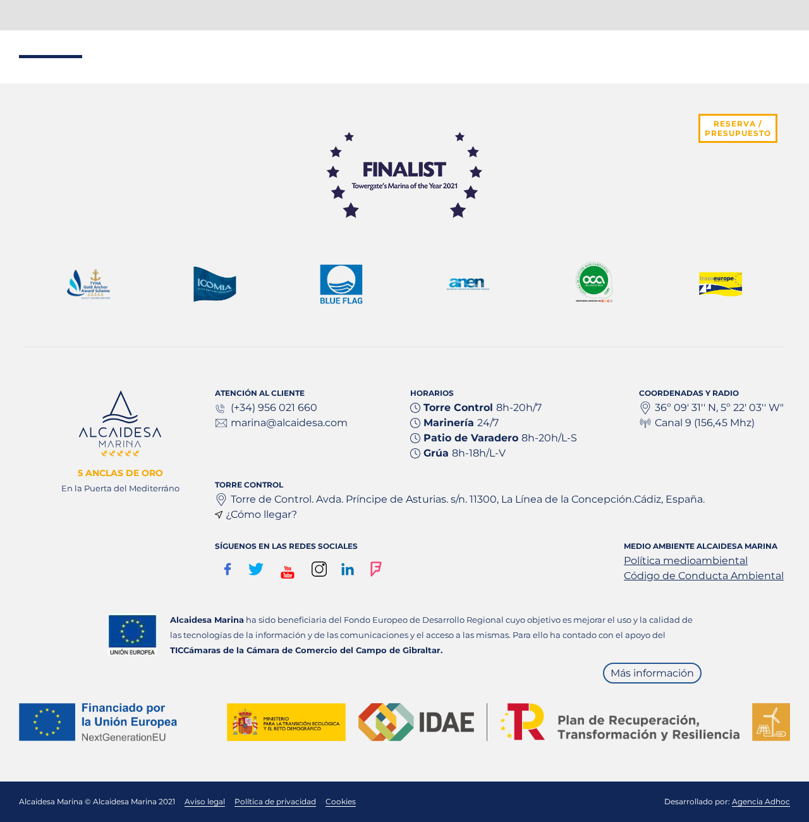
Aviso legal (205, 801)
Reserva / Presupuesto (738, 128)
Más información (652, 673)
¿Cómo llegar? (261, 514)
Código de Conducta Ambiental (704, 576)
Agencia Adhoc (761, 801)
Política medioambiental (686, 561)
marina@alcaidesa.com (289, 423)
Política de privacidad (275, 801)
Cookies (340, 801)
